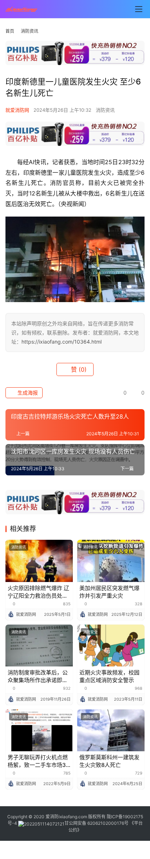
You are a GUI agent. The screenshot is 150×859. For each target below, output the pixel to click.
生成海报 (27, 392)
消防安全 (90, 632)
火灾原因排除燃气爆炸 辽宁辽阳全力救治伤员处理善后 (38, 592)
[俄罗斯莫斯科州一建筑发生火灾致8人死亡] (111, 730)
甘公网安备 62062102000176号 (96, 823)
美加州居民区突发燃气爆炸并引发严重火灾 (109, 592)
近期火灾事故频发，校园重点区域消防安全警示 (109, 676)
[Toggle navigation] (138, 9)
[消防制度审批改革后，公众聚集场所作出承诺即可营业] (39, 646)
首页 (9, 31)
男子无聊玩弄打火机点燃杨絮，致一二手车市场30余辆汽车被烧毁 (39, 761)
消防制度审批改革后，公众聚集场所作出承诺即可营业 (38, 676)
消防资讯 (105, 110)
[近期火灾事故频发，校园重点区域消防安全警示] (111, 646)
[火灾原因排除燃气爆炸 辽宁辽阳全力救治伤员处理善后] (39, 561)
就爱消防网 (17, 110)
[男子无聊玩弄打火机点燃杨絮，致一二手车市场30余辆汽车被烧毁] (39, 730)
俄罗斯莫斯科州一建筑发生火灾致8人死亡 (109, 761)
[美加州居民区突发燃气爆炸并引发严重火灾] (111, 561)
